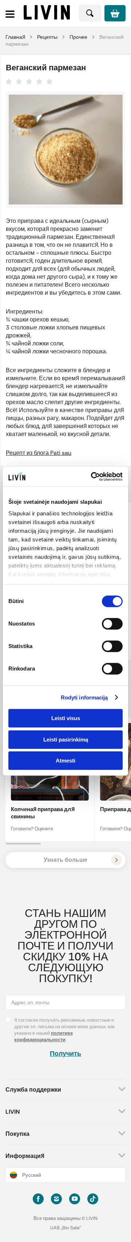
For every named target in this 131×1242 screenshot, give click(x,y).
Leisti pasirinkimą (65, 739)
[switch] (112, 624)
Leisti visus (65, 718)
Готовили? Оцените (32, 829)
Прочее (78, 37)
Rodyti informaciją (84, 697)
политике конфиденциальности (43, 1036)
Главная (15, 37)
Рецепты (47, 37)
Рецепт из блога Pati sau (38, 453)
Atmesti (65, 760)
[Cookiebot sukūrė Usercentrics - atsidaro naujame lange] (92, 476)
